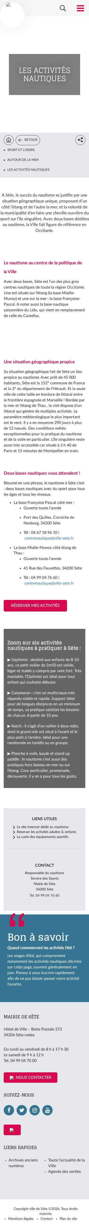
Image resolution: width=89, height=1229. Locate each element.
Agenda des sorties (64, 1172)
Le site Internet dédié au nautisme (42, 827)
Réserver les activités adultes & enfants (46, 832)
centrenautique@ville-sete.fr (49, 538)
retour (30, 140)
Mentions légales (21, 1219)
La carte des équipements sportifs (42, 837)
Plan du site (68, 1219)
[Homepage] (9, 140)
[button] (63, 8)
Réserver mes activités (35, 606)
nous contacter (33, 1078)
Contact (47, 1219)
